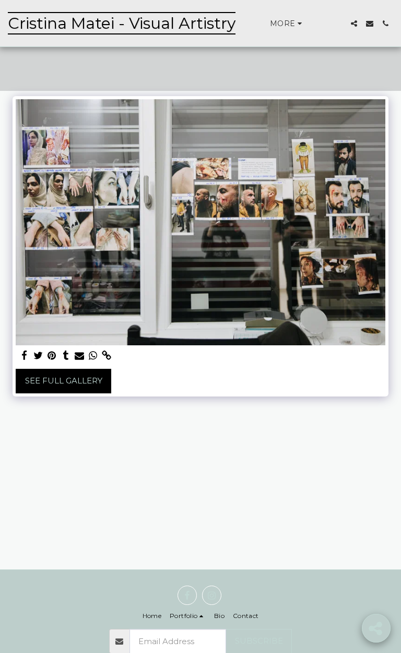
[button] (354, 23)
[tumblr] (65, 356)
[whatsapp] (93, 356)
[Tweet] (38, 356)
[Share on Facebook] (25, 356)
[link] (107, 356)
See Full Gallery (63, 381)
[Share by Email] (80, 356)
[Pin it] (52, 356)
